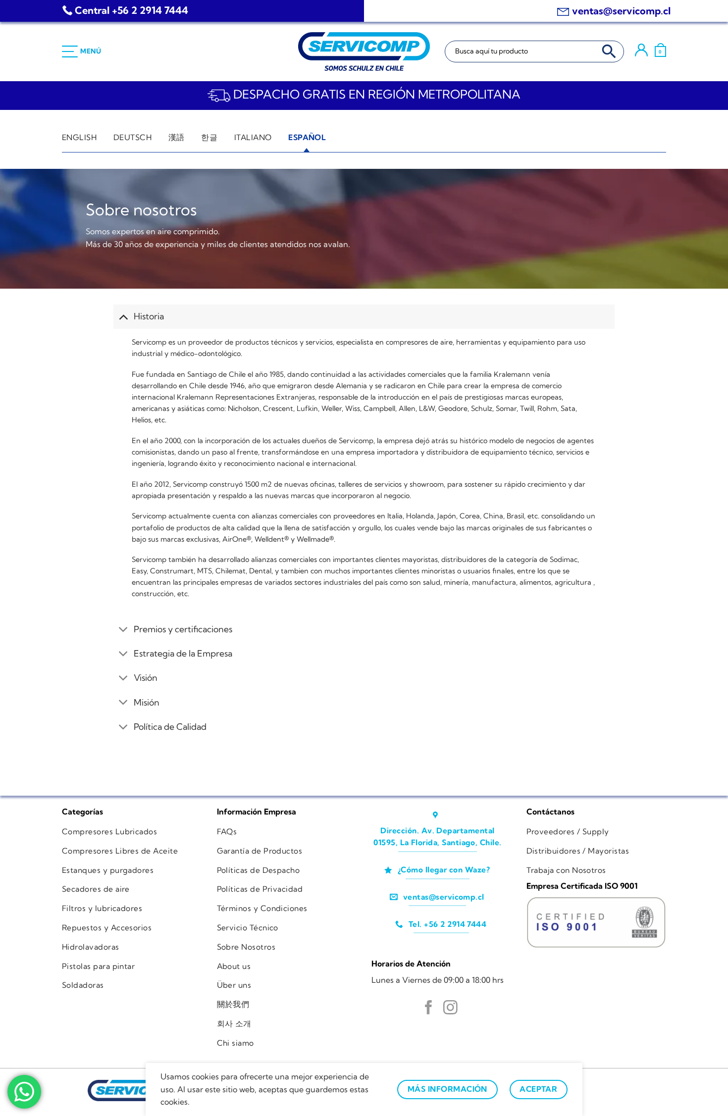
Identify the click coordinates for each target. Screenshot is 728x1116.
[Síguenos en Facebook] (428, 1008)
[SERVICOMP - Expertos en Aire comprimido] (364, 51)
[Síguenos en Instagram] (450, 1008)
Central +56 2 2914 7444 (131, 10)
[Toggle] (123, 316)
